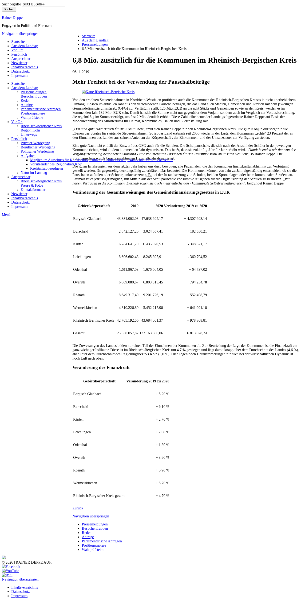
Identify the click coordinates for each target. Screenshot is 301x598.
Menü (6, 215)
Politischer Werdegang (37, 151)
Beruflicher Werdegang (38, 147)
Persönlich (19, 54)
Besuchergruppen (34, 96)
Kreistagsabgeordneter (46, 168)
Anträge (27, 105)
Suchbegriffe (11, 4)
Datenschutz (20, 71)
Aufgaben (28, 156)
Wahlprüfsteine (32, 117)
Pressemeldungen (34, 92)
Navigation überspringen (20, 34)
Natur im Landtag (34, 173)
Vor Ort (17, 50)
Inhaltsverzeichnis (24, 67)
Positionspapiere (33, 113)
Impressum (19, 76)
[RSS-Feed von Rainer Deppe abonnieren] (7, 575)
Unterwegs (29, 134)
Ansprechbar (20, 59)
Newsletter (19, 63)
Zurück (77, 508)
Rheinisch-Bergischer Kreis (41, 126)
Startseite (18, 42)
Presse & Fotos (32, 185)
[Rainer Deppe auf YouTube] (10, 571)
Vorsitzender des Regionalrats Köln (56, 164)
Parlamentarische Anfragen (41, 109)
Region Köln (30, 130)
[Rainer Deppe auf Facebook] (11, 567)
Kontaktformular (33, 190)
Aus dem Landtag (24, 46)
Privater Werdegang (35, 143)
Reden (25, 100)
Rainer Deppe (12, 18)
